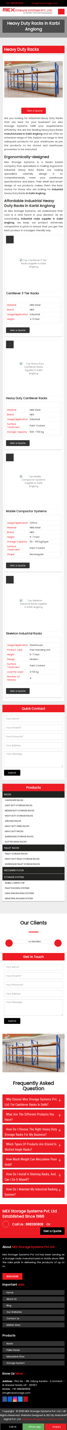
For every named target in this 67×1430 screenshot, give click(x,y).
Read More (12, 1276)
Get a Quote (35, 110)
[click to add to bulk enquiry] (10, 239)
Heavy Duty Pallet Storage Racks (22, 859)
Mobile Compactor (15, 883)
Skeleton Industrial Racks (24, 633)
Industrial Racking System (19, 898)
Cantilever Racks (14, 800)
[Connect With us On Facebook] (4, 1399)
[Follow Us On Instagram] (15, 1399)
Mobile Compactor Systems (26, 511)
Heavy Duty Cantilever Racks (26, 398)
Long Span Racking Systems (19, 893)
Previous (9, 943)
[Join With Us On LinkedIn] (10, 1399)
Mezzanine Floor (14, 870)
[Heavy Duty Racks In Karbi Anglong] (33, 81)
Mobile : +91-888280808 (16, 1389)
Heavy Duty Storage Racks (19, 815)
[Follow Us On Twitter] (20, 1399)
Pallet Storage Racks (16, 853)
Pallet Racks (11, 848)
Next (58, 943)
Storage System (14, 877)
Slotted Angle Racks (16, 841)
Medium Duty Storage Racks (19, 810)
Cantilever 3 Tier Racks (22, 293)
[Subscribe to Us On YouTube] (25, 1399)
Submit (12, 772)
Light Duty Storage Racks (18, 805)
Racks (7, 794)
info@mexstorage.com (44, 3)
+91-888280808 (14, 3)
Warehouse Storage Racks (19, 836)
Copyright (8, 1411)
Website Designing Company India (42, 1419)
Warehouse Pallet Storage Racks (22, 864)
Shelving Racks (13, 821)
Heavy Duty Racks (14, 831)
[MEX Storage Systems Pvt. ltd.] (27, 13)
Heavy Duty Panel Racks (17, 826)
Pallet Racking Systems (17, 888)
